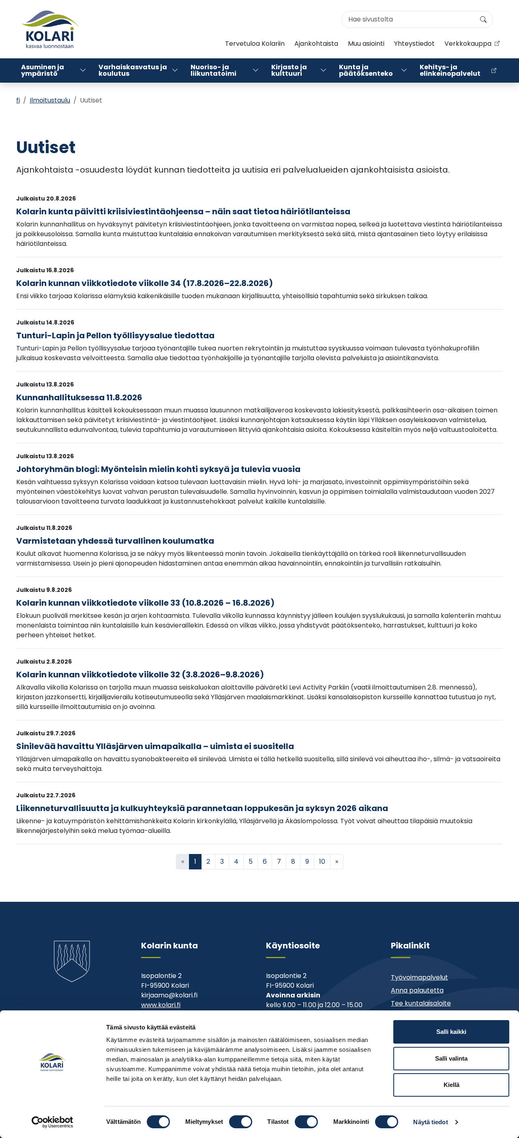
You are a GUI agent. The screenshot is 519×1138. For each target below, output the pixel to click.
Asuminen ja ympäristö (42, 70)
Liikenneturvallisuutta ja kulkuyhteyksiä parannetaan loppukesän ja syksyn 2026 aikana (202, 808)
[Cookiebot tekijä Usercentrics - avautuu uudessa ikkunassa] (52, 1122)
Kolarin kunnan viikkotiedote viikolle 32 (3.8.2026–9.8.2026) (140, 674)
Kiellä (451, 1084)
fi (18, 100)
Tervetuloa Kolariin (255, 43)
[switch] (240, 1121)
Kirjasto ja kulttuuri (289, 70)
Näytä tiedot (430, 1122)
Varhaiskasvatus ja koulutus (133, 70)
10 (322, 861)
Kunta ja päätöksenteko (366, 70)
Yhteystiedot (414, 43)
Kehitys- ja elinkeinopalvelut (450, 70)
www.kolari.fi (160, 1005)
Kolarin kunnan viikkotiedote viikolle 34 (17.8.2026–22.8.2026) (144, 283)
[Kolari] (50, 29)
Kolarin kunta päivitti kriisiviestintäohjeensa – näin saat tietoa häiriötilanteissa (183, 211)
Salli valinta (451, 1058)
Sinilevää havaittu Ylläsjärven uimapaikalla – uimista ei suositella (155, 746)
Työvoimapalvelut (419, 977)
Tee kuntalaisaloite (421, 1003)
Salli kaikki (451, 1031)
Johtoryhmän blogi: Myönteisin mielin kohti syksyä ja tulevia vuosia (158, 469)
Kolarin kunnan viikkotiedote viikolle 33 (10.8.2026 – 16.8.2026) (145, 603)
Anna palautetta (417, 990)
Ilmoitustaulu (50, 100)
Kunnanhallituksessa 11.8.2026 (79, 397)
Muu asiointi (366, 43)
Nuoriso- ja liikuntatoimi (213, 70)
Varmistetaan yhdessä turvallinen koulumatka (115, 541)
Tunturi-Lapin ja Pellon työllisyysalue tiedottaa (115, 335)
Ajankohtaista (316, 43)
